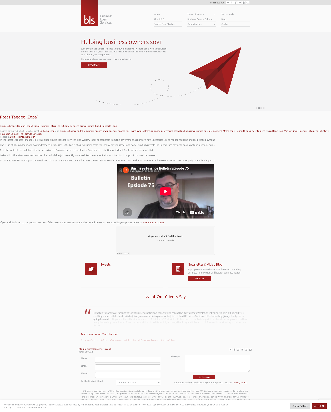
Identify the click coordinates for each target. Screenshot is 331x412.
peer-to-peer (258, 131)
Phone (84, 373)
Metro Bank (229, 131)
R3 (267, 131)
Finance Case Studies (164, 24)
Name (84, 358)
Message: (175, 356)
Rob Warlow (285, 131)
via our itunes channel (153, 222)
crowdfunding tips (198, 131)
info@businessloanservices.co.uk (95, 349)
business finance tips (119, 131)
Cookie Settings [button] (300, 406)
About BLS (159, 19)
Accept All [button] (319, 406)
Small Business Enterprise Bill (307, 131)
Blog (223, 19)
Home (157, 14)
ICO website (179, 396)
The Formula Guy (27, 133)
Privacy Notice (240, 382)
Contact (225, 24)
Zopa (40, 133)
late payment (215, 131)
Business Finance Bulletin (199, 19)
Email (84, 365)
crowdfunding (181, 131)
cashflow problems (140, 131)
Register (199, 278)
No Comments (46, 131)
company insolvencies (162, 131)
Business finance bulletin (72, 131)
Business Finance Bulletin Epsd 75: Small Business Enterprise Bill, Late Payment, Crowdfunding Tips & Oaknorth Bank (58, 126)
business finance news (97, 131)
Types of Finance (195, 14)
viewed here (224, 396)
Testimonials (227, 14)
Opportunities (194, 24)
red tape (273, 131)
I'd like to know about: (92, 381)
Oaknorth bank (243, 131)
